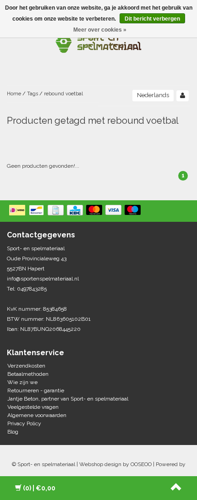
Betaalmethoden (28, 374)
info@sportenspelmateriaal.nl (43, 278)
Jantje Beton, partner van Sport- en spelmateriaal (67, 399)
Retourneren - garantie (35, 390)
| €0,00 (39, 488)
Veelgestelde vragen (33, 407)
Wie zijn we (22, 382)
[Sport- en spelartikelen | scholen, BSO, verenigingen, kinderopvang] (98, 41)
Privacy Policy (24, 423)
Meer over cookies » (99, 30)
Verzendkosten (26, 366)
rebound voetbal (63, 94)
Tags (32, 94)
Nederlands (153, 95)
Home (14, 94)
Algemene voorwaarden (36, 415)
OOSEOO (141, 464)
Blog (12, 432)
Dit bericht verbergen (152, 19)
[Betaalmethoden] (75, 211)
